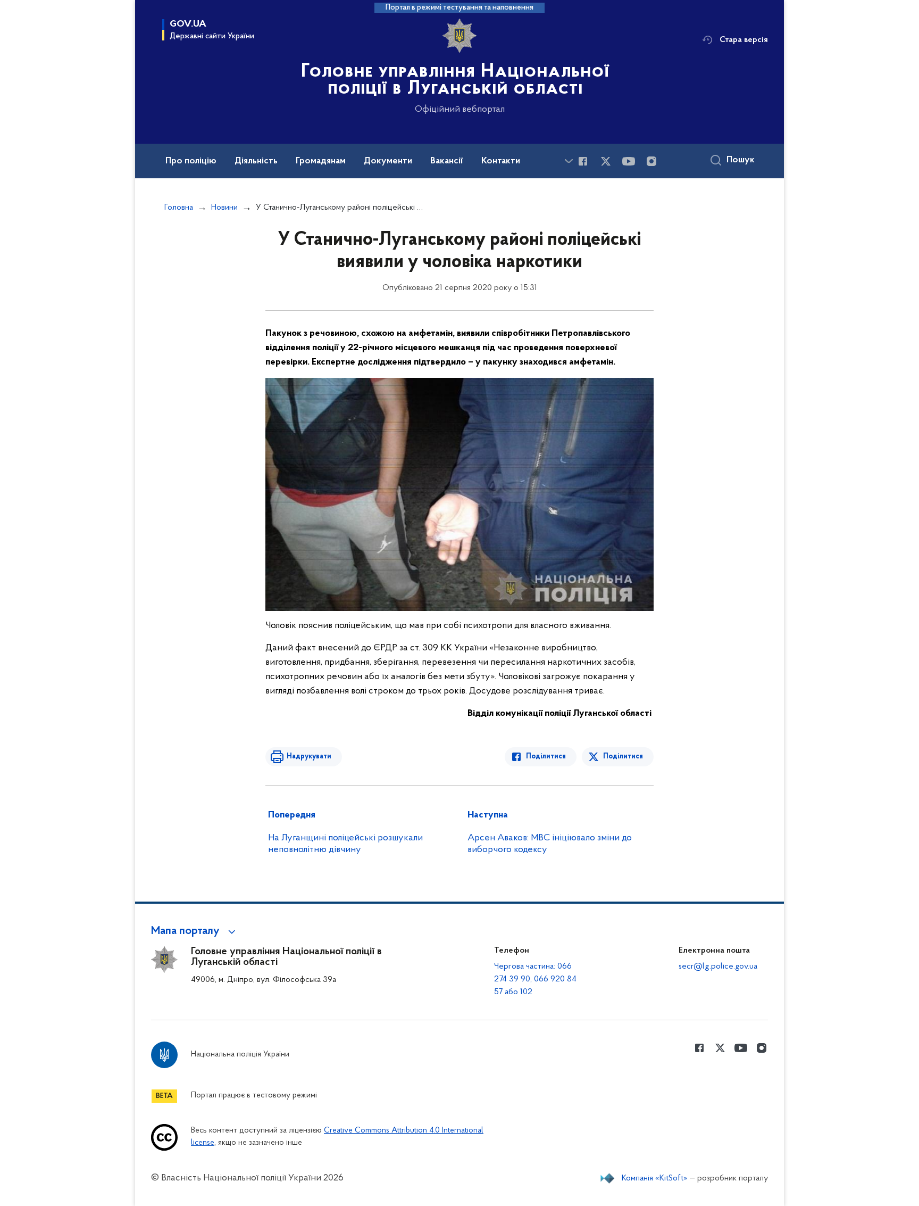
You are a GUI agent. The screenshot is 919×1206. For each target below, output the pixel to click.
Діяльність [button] (256, 161)
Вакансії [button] (446, 161)
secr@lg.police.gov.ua (718, 966)
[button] (195, 931)
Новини (224, 207)
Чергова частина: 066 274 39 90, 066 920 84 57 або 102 (535, 979)
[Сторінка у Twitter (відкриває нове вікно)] (605, 161)
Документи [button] (388, 161)
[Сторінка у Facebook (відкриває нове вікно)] (583, 161)
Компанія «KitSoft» (655, 1178)
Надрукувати (309, 757)
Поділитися (546, 757)
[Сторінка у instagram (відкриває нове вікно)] (651, 161)
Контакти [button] (500, 161)
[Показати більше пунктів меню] (569, 161)
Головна (178, 207)
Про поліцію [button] (190, 161)
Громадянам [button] (321, 161)
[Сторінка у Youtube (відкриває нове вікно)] (628, 161)
